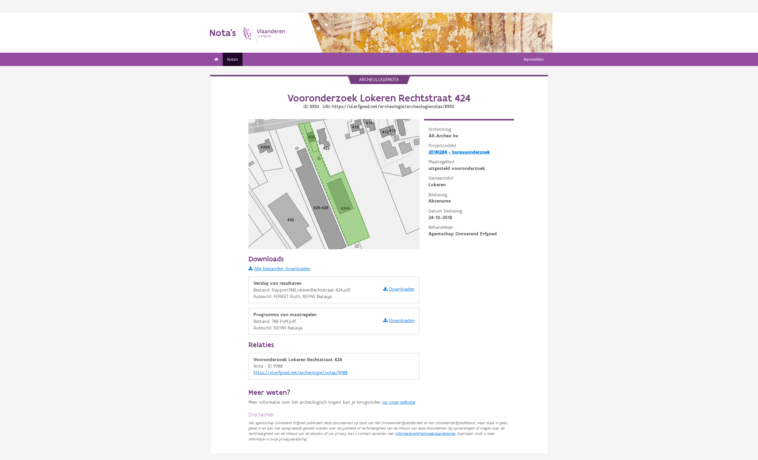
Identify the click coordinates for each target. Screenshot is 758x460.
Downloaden (402, 289)
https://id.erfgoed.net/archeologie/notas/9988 (300, 372)
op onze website (398, 402)
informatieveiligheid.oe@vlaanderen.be (425, 433)
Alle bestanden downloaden (282, 268)
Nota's (232, 59)
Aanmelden (534, 59)
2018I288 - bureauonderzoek (459, 152)
